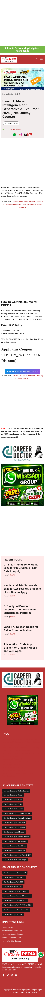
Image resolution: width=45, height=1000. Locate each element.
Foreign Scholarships (30, 745)
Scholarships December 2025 (13, 756)
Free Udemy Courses (11, 123)
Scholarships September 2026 (13, 770)
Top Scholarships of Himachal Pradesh (17, 813)
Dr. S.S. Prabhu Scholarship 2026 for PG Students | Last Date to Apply (21, 568)
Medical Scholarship (10, 750)
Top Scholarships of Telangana (14, 850)
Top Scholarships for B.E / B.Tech (15, 891)
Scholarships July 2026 (32, 762)
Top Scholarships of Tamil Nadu (15, 846)
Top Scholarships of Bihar (13, 799)
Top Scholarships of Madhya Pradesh (16, 837)
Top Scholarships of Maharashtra (15, 841)
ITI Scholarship (33, 748)
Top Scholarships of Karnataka (14, 827)
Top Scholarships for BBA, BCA (15, 900)
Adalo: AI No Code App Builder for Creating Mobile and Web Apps (20, 647)
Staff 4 (12, 575)
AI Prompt (6, 739)
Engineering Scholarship (11, 745)
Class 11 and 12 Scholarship (13, 742)
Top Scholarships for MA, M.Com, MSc (17, 905)
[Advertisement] (22, 23)
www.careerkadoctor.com (12, 931)
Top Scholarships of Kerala (14, 832)
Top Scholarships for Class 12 (14, 877)
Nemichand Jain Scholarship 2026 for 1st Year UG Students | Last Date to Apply (22, 588)
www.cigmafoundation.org (12, 934)
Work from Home (9, 776)
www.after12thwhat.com (11, 941)
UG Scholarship (29, 773)
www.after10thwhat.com (11, 938)
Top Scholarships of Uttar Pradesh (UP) (17, 855)
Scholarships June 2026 (11, 765)
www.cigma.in (8, 927)
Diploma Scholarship (32, 742)
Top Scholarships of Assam (13, 795)
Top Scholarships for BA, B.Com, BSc (17, 896)
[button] (36, 59)
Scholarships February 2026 (12, 759)
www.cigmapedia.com (25, 990)
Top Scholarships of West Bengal (15, 860)
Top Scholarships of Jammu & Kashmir (17, 818)
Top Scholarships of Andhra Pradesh (16, 791)
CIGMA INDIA (31, 992)
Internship (23, 748)
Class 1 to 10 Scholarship (27, 739)
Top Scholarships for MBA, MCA (16, 910)
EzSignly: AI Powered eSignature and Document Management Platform (20, 609)
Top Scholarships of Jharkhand (14, 823)
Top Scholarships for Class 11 (15, 873)
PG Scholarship (24, 750)
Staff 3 (17, 94)
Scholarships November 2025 (13, 767)
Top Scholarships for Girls (12, 773)
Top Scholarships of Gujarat (13, 809)
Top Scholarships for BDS (13, 887)
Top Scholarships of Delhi (13, 804)
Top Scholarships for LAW (13, 914)
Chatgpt (14, 739)
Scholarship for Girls (10, 753)
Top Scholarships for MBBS (13, 882)
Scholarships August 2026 (29, 753)
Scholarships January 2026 (12, 762)
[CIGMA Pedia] (9, 59)
